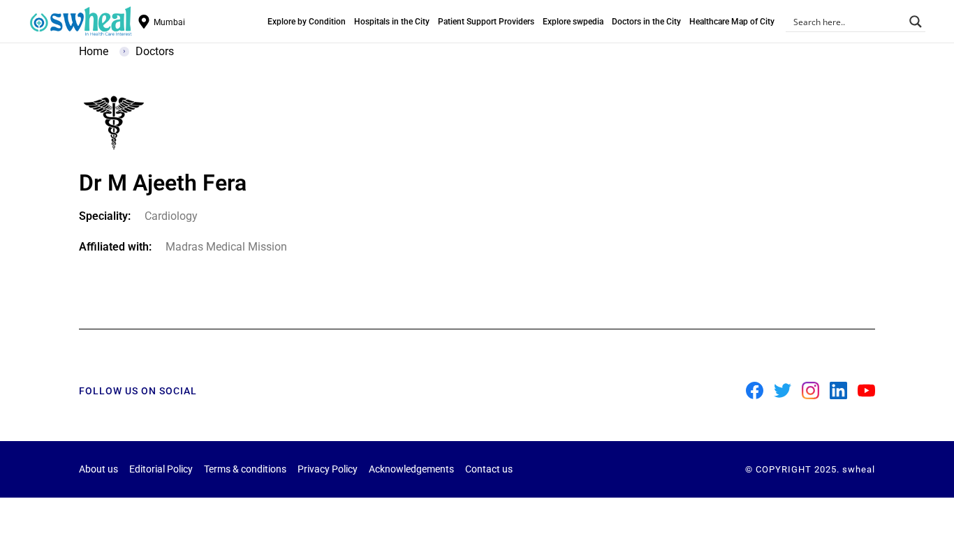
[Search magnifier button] (915, 21)
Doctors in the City (646, 22)
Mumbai (169, 22)
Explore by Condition (306, 22)
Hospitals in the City (392, 22)
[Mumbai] (144, 22)
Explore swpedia (573, 22)
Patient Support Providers (486, 22)
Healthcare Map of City (732, 22)
